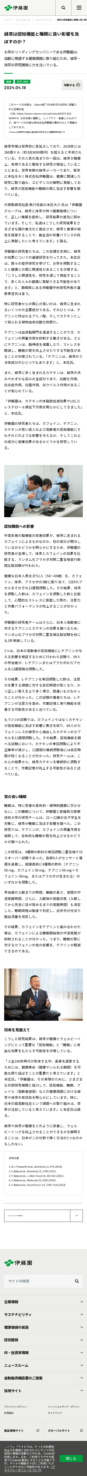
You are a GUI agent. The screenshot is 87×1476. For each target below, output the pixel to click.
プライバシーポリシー (15, 1406)
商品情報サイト (14, 1430)
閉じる (71, 1458)
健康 (8, 81)
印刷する (69, 85)
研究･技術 (22, 81)
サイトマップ (55, 1413)
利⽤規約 (8, 1413)
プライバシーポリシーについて (29, 1468)
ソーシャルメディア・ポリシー (64, 1406)
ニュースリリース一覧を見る (15, 1215)
